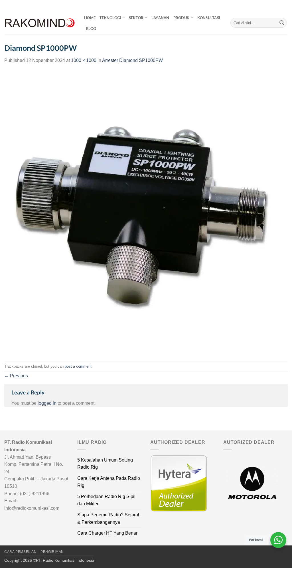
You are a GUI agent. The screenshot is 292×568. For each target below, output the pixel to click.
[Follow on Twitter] (279, 6)
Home (90, 17)
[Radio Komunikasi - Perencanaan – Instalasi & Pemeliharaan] (40, 23)
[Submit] (282, 23)
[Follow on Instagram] (274, 6)
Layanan (160, 17)
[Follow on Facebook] (268, 6)
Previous (16, 375)
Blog (91, 28)
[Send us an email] (285, 6)
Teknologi (110, 17)
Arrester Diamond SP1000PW (132, 60)
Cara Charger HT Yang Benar (107, 533)
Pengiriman (52, 552)
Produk (181, 17)
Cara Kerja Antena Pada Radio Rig (108, 482)
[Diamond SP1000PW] (146, 212)
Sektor (136, 17)
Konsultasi (208, 17)
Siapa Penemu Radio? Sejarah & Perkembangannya (109, 518)
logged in (47, 403)
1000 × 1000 (83, 60)
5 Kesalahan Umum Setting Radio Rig (105, 464)
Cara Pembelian (20, 552)
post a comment (78, 366)
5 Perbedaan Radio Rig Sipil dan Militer (106, 500)
